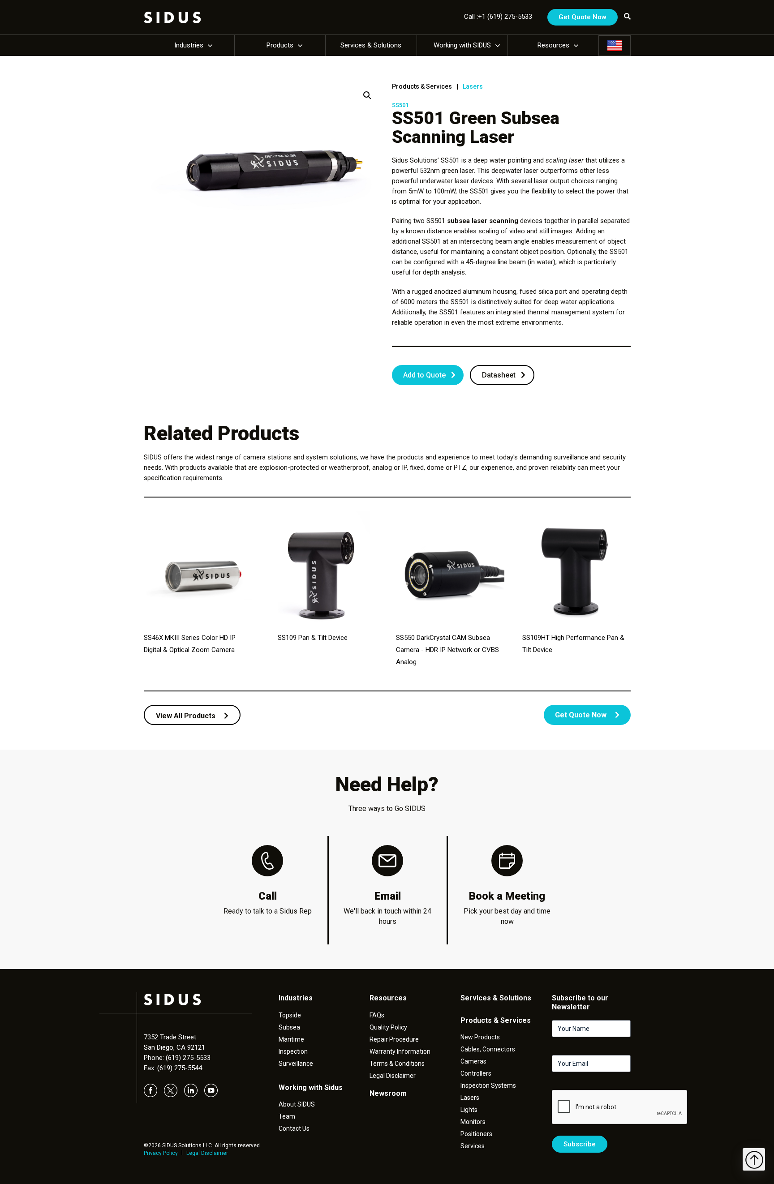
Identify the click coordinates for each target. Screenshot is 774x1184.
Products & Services (422, 86)
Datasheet (499, 375)
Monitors (473, 1121)
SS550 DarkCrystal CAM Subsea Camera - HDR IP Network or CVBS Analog (447, 650)
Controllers (475, 1073)
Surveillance (296, 1063)
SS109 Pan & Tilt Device (313, 638)
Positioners (476, 1133)
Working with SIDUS (462, 45)
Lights (468, 1109)
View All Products (186, 716)
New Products (480, 1037)
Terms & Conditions (397, 1063)
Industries (188, 45)
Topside (290, 1015)
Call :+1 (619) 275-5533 (498, 17)
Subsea (289, 1027)
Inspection (293, 1051)
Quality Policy (388, 1027)
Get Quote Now (582, 17)
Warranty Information (400, 1051)
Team (287, 1116)
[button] (367, 95)
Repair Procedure (394, 1039)
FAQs (377, 1015)
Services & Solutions (370, 45)
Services (472, 1146)
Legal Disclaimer (207, 1153)
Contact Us (294, 1128)
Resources (553, 45)
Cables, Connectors (487, 1049)
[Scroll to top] (754, 1159)
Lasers (473, 86)
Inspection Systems (488, 1085)
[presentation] (620, 1107)
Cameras (473, 1061)
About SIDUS (297, 1104)
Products (280, 45)
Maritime (291, 1039)
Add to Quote (424, 375)
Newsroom (388, 1093)
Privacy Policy (161, 1153)
